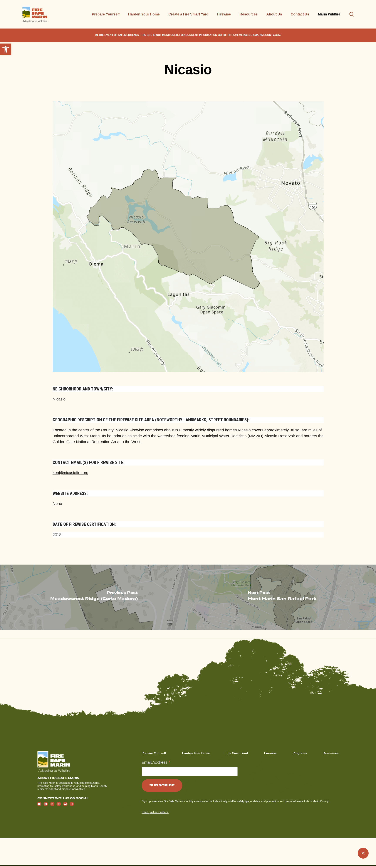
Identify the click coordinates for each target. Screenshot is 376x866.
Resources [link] (331, 753)
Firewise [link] (270, 753)
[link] (5, 49)
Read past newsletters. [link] (155, 812)
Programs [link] (300, 753)
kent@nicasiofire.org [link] (70, 473)
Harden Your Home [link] (196, 753)
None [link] (57, 503)
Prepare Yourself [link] (154, 753)
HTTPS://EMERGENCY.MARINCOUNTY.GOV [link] (253, 35)
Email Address (156, 762)
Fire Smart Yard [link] (237, 753)
